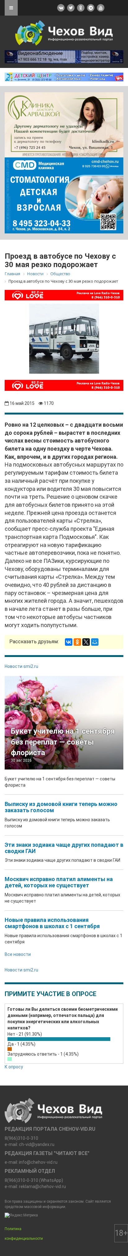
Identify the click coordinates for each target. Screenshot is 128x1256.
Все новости (18, 954)
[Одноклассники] (77, 642)
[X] (86, 642)
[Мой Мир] (94, 642)
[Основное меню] (11, 8)
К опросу (14, 1066)
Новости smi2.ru (21, 666)
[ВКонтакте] (68, 642)
